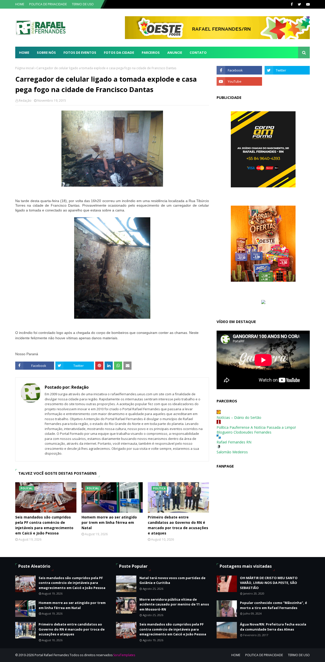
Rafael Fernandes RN (234, 442)
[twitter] (299, 4)
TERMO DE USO (83, 4)
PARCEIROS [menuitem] (151, 52)
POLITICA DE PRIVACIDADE (48, 4)
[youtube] (307, 4)
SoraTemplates (124, 655)
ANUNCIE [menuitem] (174, 52)
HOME (19, 4)
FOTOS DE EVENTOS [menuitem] (79, 52)
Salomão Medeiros (232, 452)
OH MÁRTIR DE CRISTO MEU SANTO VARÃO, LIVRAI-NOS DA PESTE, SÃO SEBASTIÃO (269, 583)
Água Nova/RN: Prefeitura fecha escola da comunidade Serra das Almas (273, 627)
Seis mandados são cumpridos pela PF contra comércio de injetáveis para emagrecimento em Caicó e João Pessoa (44, 525)
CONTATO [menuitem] (198, 52)
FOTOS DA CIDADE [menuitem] (119, 52)
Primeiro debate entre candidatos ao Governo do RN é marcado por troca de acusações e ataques (178, 525)
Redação (25, 100)
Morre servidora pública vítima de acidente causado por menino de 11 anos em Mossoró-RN (174, 604)
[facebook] (291, 4)
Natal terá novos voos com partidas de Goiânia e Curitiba (172, 580)
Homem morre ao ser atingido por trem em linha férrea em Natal (109, 522)
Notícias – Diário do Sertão (239, 417)
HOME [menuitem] (24, 52)
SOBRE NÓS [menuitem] (46, 52)
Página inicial (24, 68)
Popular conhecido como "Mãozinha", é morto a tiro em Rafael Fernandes (273, 605)
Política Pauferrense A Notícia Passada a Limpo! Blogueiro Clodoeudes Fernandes (256, 430)
